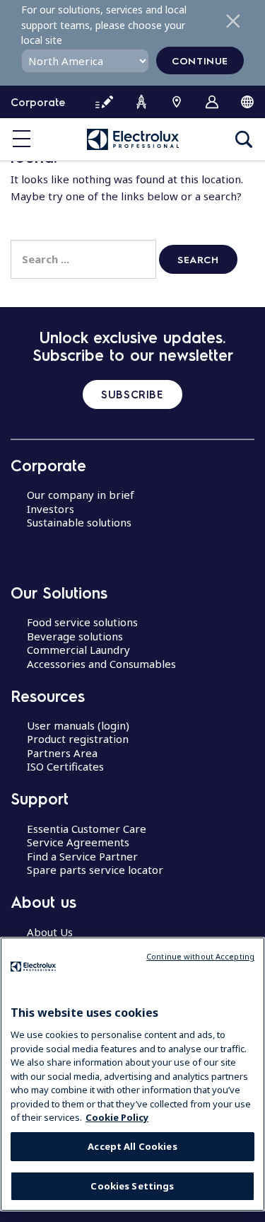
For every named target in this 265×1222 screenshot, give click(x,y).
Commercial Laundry (78, 649)
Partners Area (62, 753)
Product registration (78, 739)
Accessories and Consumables (101, 664)
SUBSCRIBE (132, 394)
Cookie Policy (117, 1117)
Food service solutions (82, 622)
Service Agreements (78, 842)
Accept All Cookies (132, 1146)
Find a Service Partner (82, 856)
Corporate (38, 102)
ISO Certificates (65, 766)
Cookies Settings (132, 1186)
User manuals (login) (78, 725)
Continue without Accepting (200, 956)
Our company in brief (80, 495)
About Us (50, 932)
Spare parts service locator (95, 870)
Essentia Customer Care (86, 829)
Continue (200, 60)
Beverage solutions (75, 636)
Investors (50, 509)
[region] (132, 1074)
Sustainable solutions (79, 522)
